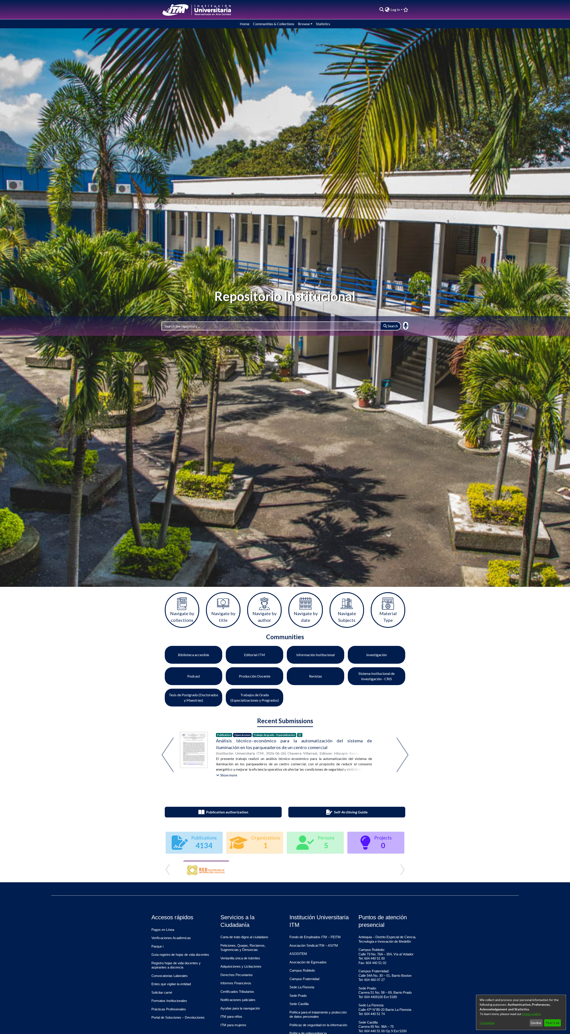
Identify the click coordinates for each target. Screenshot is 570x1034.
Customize (487, 1023)
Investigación (376, 655)
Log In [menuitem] (395, 9)
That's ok (552, 1023)
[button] (226, 775)
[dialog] (521, 1012)
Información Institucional (315, 655)
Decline (536, 1023)
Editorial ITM (254, 655)
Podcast (193, 676)
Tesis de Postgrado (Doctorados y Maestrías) (193, 697)
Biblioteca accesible (193, 655)
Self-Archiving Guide (351, 812)
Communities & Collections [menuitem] (273, 24)
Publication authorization (227, 812)
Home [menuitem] (244, 24)
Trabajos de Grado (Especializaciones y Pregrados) (254, 697)
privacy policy (531, 1014)
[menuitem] (387, 9)
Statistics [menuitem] (323, 24)
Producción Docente (254, 676)
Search (392, 326)
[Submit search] (382, 9)
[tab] (277, 875)
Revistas (315, 676)
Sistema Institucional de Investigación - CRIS (376, 676)
